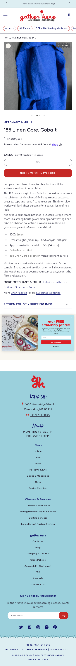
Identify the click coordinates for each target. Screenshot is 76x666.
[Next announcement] (69, 2)
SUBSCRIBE (56, 342)
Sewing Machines (38, 488)
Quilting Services (38, 518)
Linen (20, 234)
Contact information (49, 655)
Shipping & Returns (38, 554)
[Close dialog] (71, 317)
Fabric (38, 451)
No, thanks (56, 346)
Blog (38, 547)
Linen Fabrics (19, 292)
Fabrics (48, 282)
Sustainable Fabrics (48, 292)
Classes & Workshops (38, 505)
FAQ (38, 572)
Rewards (38, 578)
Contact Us (38, 584)
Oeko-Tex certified (21, 250)
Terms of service (36, 650)
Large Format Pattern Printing (38, 524)
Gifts (38, 482)
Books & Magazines (38, 476)
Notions (8, 287)
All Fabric (24, 28)
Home (7, 38)
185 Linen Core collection (25, 255)
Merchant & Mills (18, 122)
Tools (38, 463)
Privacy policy (59, 650)
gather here (42, 645)
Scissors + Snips (25, 287)
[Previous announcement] (7, 2)
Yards (8, 155)
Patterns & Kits (38, 470)
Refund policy (14, 650)
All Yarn (9, 28)
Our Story (38, 541)
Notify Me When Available (38, 172)
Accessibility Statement (38, 566)
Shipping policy (22, 655)
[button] (38, 304)
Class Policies (38, 560)
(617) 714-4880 (40, 414)
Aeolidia (43, 660)
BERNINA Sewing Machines (52, 28)
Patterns (60, 282)
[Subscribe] (63, 615)
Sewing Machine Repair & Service (38, 512)
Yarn (38, 457)
